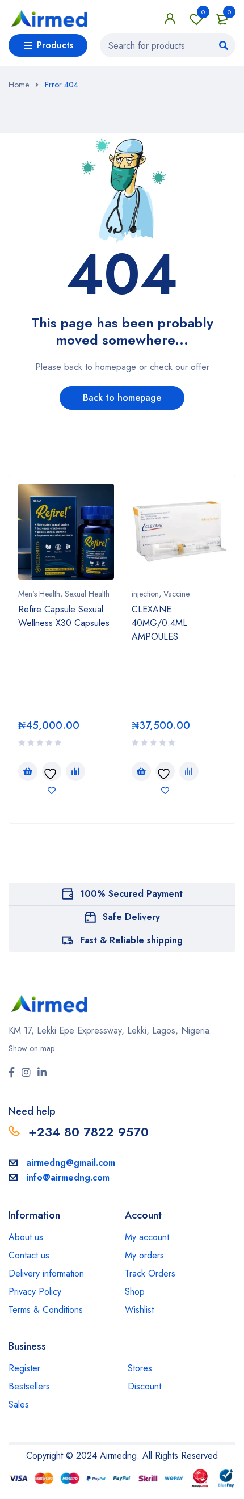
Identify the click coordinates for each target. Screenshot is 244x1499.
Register (24, 1368)
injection (145, 593)
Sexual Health (87, 593)
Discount (144, 1386)
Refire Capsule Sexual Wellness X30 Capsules (64, 616)
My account (147, 1237)
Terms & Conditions (46, 1309)
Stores (140, 1368)
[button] (27, 771)
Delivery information (46, 1273)
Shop (135, 1291)
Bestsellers (29, 1386)
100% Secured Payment (131, 893)
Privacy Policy (35, 1291)
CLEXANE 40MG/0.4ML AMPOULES (159, 623)
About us (26, 1237)
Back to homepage (122, 397)
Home (19, 84)
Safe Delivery (131, 916)
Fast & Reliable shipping (131, 940)
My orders (144, 1255)
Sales (19, 1404)
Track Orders (150, 1273)
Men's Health (39, 593)
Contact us (29, 1255)
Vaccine (176, 593)
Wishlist (203, 11)
